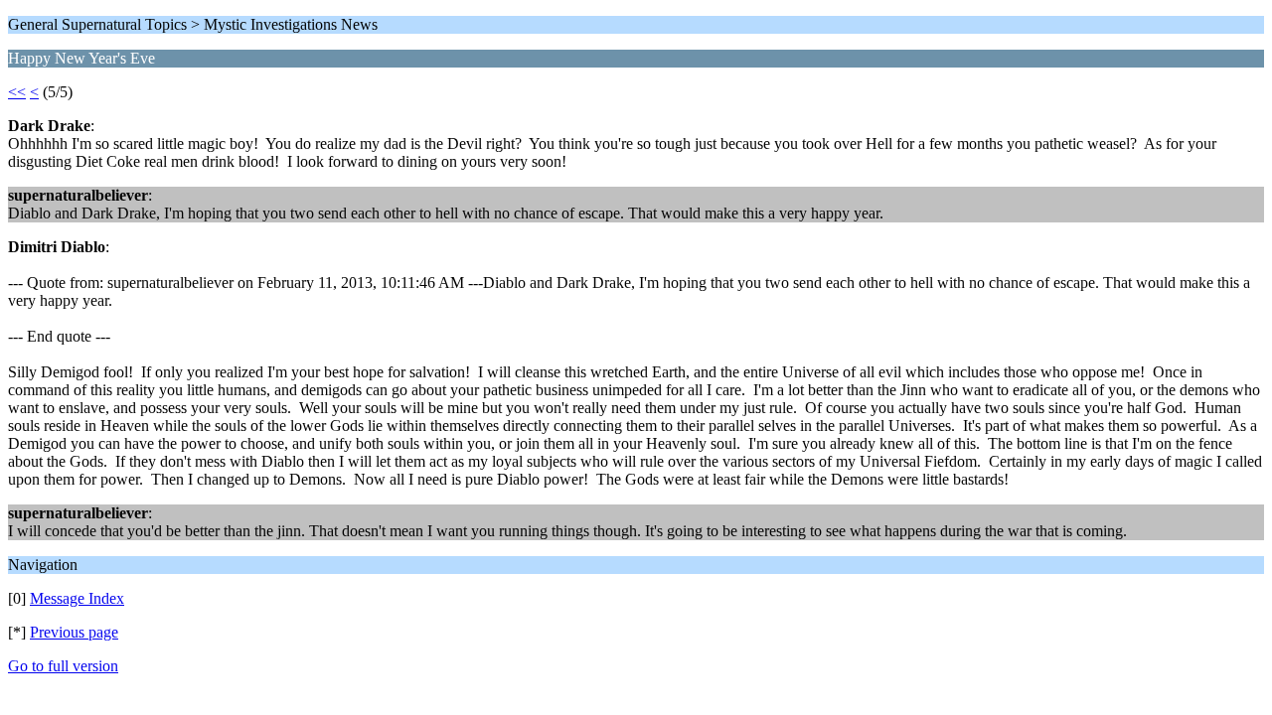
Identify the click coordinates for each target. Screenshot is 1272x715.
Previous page (74, 632)
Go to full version (63, 665)
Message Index (77, 598)
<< (17, 91)
